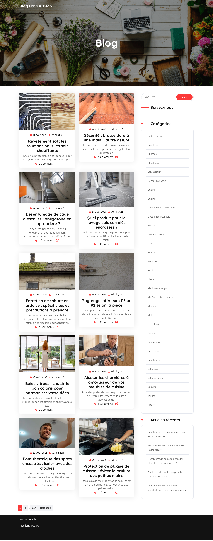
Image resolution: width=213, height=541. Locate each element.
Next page (45, 508)
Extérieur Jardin (156, 234)
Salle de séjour (156, 378)
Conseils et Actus (157, 181)
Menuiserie (154, 306)
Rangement (154, 342)
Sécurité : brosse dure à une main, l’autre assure (106, 137)
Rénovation (154, 351)
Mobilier (152, 315)
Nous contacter (28, 519)
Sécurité (152, 386)
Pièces (151, 333)
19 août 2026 (40, 135)
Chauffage (153, 163)
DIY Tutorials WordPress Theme (38, 535)
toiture (151, 404)
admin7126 (58, 135)
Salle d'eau (153, 369)
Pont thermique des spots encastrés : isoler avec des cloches (47, 463)
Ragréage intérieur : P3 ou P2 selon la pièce (106, 303)
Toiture (151, 396)
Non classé (154, 324)
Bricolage (153, 145)
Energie (152, 225)
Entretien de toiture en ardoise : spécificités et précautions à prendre (47, 305)
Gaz (150, 243)
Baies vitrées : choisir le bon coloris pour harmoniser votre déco (47, 388)
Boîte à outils (155, 136)
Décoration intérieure (159, 216)
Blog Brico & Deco (35, 6)
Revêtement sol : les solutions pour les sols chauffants (47, 146)
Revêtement (154, 360)
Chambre (153, 154)
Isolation (152, 261)
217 (34, 508)
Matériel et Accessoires (160, 297)
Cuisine (151, 189)
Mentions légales (29, 525)
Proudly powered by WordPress (175, 535)
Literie (151, 279)
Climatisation (154, 171)
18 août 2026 (99, 295)
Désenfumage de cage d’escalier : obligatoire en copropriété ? (47, 219)
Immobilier (153, 252)
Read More (46, 111)
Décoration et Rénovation (161, 207)
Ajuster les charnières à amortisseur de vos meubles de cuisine (106, 382)
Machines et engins (158, 288)
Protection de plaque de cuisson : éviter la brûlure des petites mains (107, 471)
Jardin (151, 270)
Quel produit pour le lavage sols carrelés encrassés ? (106, 222)
